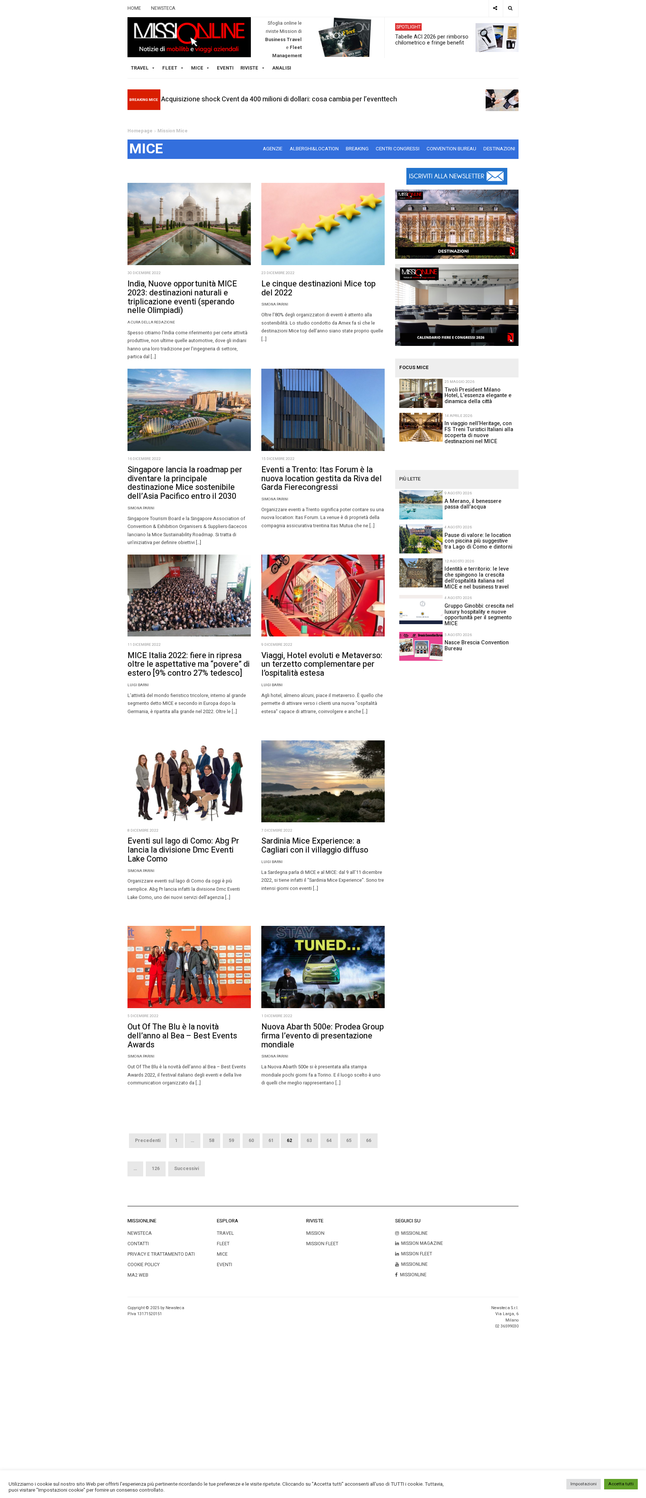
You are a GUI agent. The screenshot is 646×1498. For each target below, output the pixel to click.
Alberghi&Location (314, 149)
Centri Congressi (397, 149)
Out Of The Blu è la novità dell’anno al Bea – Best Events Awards (182, 1036)
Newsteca (139, 1233)
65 (348, 1140)
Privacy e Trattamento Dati (161, 1254)
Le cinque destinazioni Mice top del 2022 (318, 288)
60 (251, 1140)
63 (309, 1140)
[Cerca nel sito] (510, 8)
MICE (197, 68)
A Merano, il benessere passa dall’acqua (472, 504)
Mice (222, 1254)
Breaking (357, 149)
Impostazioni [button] (583, 1484)
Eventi (225, 68)
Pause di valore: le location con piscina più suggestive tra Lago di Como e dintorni (478, 541)
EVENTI (224, 1264)
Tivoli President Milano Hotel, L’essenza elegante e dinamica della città (477, 396)
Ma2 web (137, 1275)
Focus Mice (414, 367)
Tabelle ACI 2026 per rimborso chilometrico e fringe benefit (431, 39)
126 (156, 1168)
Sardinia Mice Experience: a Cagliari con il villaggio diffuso (314, 845)
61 (271, 1140)
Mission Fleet (322, 1243)
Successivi (186, 1168)
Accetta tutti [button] (621, 1484)
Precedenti (147, 1140)
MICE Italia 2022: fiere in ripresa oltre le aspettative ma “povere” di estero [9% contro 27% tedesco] (188, 664)
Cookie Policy (143, 1264)
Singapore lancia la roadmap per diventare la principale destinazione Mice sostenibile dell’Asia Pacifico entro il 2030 (184, 483)
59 (231, 1140)
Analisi (281, 68)
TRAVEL (140, 68)
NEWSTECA (163, 8)
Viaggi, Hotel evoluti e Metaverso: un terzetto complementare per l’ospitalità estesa (321, 664)
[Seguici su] (495, 8)
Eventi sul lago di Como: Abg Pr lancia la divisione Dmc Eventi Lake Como (183, 850)
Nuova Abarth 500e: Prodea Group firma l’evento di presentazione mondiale (322, 1036)
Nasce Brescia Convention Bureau (476, 646)
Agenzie (272, 149)
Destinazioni (499, 149)
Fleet (223, 1243)
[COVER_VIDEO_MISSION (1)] (456, 224)
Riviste (249, 68)
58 (211, 1140)
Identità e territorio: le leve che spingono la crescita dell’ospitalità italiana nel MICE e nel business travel (476, 578)
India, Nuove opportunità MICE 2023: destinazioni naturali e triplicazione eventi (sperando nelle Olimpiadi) (182, 297)
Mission (315, 1233)
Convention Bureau (451, 149)
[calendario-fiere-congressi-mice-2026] (456, 304)
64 (329, 1140)
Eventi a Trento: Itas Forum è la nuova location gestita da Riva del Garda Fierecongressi (321, 479)
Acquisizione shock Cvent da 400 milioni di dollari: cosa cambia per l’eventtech (279, 99)
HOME (134, 8)
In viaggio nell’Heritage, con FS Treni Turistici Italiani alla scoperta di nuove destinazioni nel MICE (478, 432)
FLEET (169, 68)
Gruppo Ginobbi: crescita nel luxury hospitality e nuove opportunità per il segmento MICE (479, 615)
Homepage (140, 131)
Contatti (138, 1243)
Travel (225, 1233)
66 (368, 1140)
